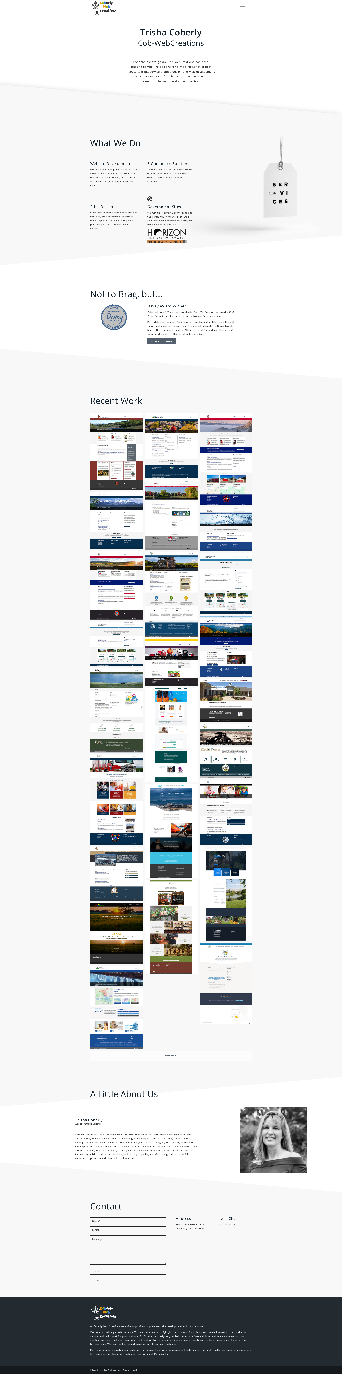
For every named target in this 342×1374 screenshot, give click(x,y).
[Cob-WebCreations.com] (104, 8)
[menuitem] (242, 8)
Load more (171, 1056)
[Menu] (242, 8)
